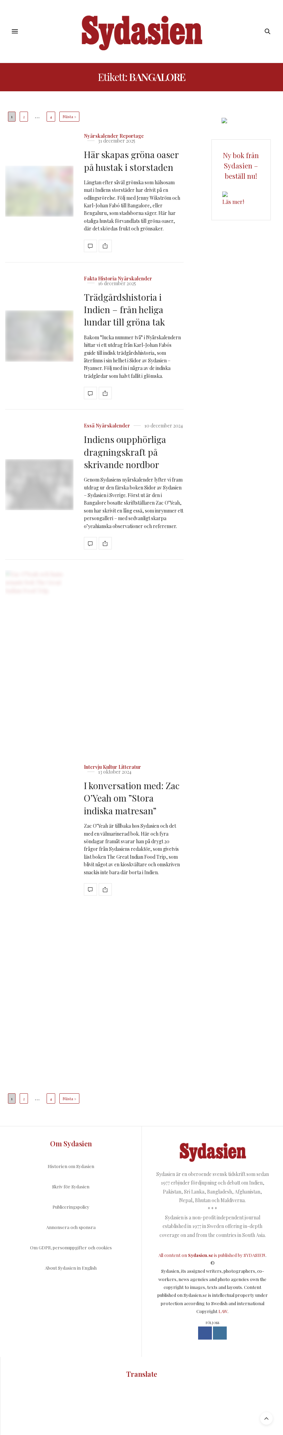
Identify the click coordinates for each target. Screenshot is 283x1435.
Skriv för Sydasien (70, 1186)
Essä (89, 425)
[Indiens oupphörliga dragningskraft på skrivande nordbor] (39, 484)
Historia (107, 278)
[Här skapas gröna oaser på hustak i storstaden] (39, 191)
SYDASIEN (254, 1255)
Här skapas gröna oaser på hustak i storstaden (131, 160)
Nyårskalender (101, 136)
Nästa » (69, 116)
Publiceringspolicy (70, 1207)
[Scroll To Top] (266, 1418)
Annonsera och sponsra (71, 1227)
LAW (222, 1311)
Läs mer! (233, 201)
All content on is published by (201, 1255)
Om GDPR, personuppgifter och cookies (71, 1247)
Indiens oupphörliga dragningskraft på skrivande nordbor (125, 452)
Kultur (110, 767)
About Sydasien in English (71, 1268)
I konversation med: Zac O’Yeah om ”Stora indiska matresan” (131, 798)
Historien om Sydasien (71, 1166)
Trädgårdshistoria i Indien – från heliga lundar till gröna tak (124, 309)
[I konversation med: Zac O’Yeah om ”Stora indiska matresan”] (39, 828)
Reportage (131, 136)
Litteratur (129, 767)
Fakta (90, 278)
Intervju (93, 767)
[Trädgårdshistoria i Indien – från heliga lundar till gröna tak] (39, 335)
